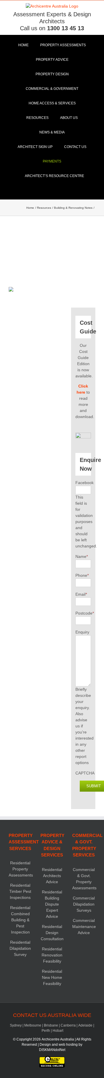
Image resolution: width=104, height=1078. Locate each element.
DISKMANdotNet (52, 1050)
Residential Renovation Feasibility (52, 955)
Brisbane (51, 1025)
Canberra (68, 1025)
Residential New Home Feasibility (52, 977)
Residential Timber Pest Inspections (20, 891)
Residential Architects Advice (52, 875)
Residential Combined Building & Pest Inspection (20, 919)
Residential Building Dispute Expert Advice (52, 904)
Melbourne (32, 1025)
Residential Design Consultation (52, 932)
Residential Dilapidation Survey (20, 948)
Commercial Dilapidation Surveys (84, 904)
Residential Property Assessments (21, 869)
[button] (52, 190)
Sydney (16, 1025)
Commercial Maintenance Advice (84, 926)
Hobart (58, 1031)
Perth (46, 1031)
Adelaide (85, 1025)
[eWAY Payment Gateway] (52, 1058)
